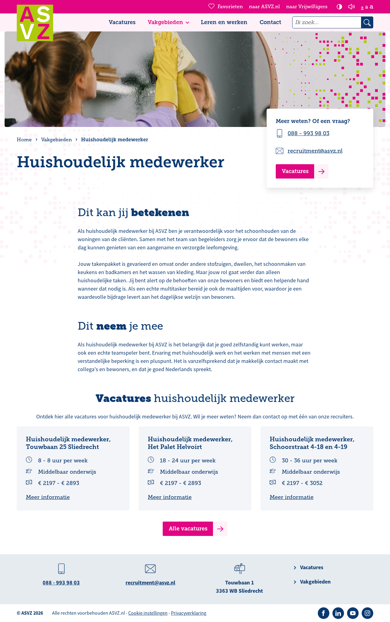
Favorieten (230, 6)
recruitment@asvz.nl (315, 151)
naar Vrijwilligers (307, 6)
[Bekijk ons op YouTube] (353, 613)
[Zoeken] (367, 22)
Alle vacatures (188, 529)
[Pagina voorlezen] (351, 6)
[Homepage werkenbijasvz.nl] (35, 23)
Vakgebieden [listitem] (56, 140)
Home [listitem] (25, 140)
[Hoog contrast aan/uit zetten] (339, 6)
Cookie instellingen (148, 613)
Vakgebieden (165, 22)
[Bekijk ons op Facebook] (323, 613)
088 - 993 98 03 (308, 133)
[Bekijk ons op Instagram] (367, 613)
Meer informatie (48, 497)
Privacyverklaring (188, 613)
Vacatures (122, 22)
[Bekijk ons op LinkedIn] (338, 613)
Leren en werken (224, 22)
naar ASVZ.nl (264, 6)
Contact (270, 22)
